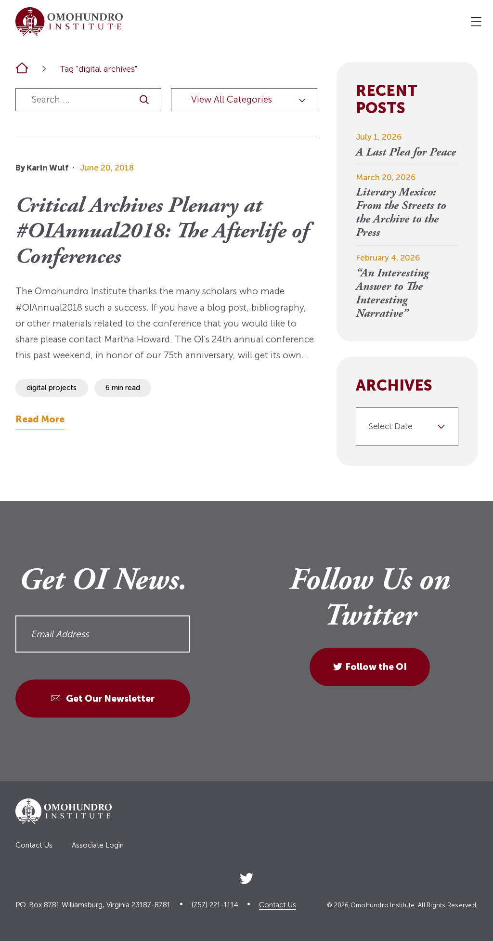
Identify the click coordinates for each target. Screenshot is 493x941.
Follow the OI (376, 666)
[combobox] (407, 427)
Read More (40, 419)
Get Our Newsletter (109, 698)
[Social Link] (246, 877)
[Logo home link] (69, 21)
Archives (394, 385)
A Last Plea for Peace (406, 153)
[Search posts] (144, 100)
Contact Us (33, 845)
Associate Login (98, 845)
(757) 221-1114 (215, 905)
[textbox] (403, 427)
